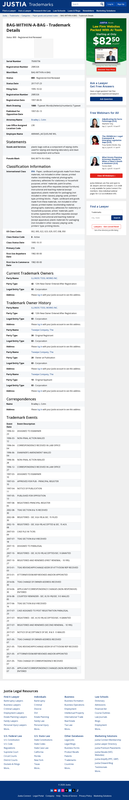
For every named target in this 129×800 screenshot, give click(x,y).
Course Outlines (102, 713)
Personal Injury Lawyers (15, 725)
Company (50, 796)
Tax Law (68, 725)
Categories (26, 16)
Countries (69, 764)
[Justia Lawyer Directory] (77, 790)
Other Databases (73, 735)
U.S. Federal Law (13, 735)
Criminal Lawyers (12, 708)
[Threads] (66, 790)
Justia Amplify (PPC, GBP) (106, 759)
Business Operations (74, 704)
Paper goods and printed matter (45, 16)
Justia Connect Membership (108, 739)
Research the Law (42, 11)
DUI (36, 713)
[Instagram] (62, 790)
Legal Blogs (70, 744)
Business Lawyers (12, 704)
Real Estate (69, 721)
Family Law (39, 721)
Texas (37, 764)
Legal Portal (38, 796)
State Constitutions (43, 739)
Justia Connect (24, 796)
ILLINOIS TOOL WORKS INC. (44, 278)
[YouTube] (55, 790)
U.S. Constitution (12, 739)
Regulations (9, 748)
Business (69, 696)
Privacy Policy (85, 796)
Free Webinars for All (104, 112)
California (38, 752)
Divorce (37, 708)
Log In (110, 4)
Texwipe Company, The (42, 330)
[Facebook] (59, 790)
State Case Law (41, 748)
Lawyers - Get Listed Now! (106, 226)
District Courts (11, 760)
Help (58, 796)
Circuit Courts (10, 756)
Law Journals (101, 717)
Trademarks (14, 16)
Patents (68, 756)
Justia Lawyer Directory (106, 744)
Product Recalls (71, 752)
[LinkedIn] (51, 790)
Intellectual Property (74, 713)
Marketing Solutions (106, 11)
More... (7, 729)
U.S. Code (8, 744)
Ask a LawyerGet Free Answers (102, 84)
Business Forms (71, 748)
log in (39, 294)
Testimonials (101, 767)
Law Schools (59, 11)
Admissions (100, 704)
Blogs (97, 721)
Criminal (38, 704)
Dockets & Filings (12, 764)
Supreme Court (11, 752)
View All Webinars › (106, 175)
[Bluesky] (70, 790)
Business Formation (73, 700)
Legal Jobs (69, 739)
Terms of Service (69, 796)
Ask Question (106, 99)
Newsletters (88, 11)
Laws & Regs (74, 11)
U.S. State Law (42, 735)
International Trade (73, 717)
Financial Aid (100, 708)
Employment (70, 708)
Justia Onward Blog (104, 763)
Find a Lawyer (9, 11)
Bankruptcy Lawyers (13, 700)
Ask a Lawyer (24, 11)
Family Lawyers (11, 721)
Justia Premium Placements (108, 748)
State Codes (39, 744)
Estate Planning (41, 717)
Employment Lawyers (14, 713)
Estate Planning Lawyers (15, 717)
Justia (5, 16)
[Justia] (14, 4)
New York (38, 760)
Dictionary (100, 700)
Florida (37, 756)
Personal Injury (41, 725)
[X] (73, 790)
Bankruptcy (39, 700)
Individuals (40, 696)
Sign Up (121, 4)
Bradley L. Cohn (38, 119)
